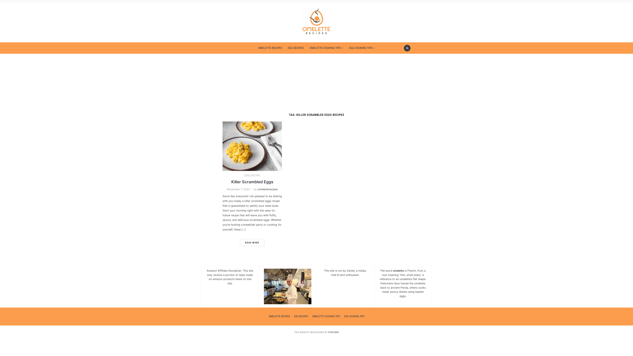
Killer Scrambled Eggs (252, 181)
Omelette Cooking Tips (325, 48)
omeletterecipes (268, 189)
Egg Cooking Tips (360, 48)
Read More (252, 242)
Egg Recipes (296, 48)
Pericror (333, 332)
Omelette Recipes (270, 48)
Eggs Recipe (252, 175)
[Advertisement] (316, 83)
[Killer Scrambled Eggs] (252, 146)
